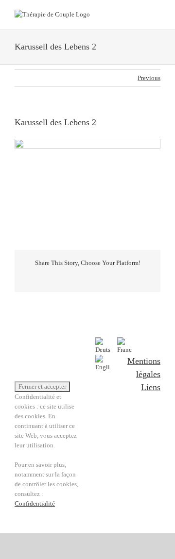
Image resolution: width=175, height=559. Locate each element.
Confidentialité (35, 503)
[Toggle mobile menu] (156, 15)
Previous (149, 78)
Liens (150, 387)
